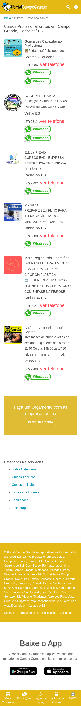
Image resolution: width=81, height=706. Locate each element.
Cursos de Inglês (23, 484)
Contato (9, 612)
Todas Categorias (24, 469)
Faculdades (20, 500)
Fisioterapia (20, 508)
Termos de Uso (28, 612)
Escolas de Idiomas (25, 492)
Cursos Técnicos (23, 477)
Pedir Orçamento (40, 422)
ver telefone (52, 64)
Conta (73, 697)
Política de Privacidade (57, 612)
